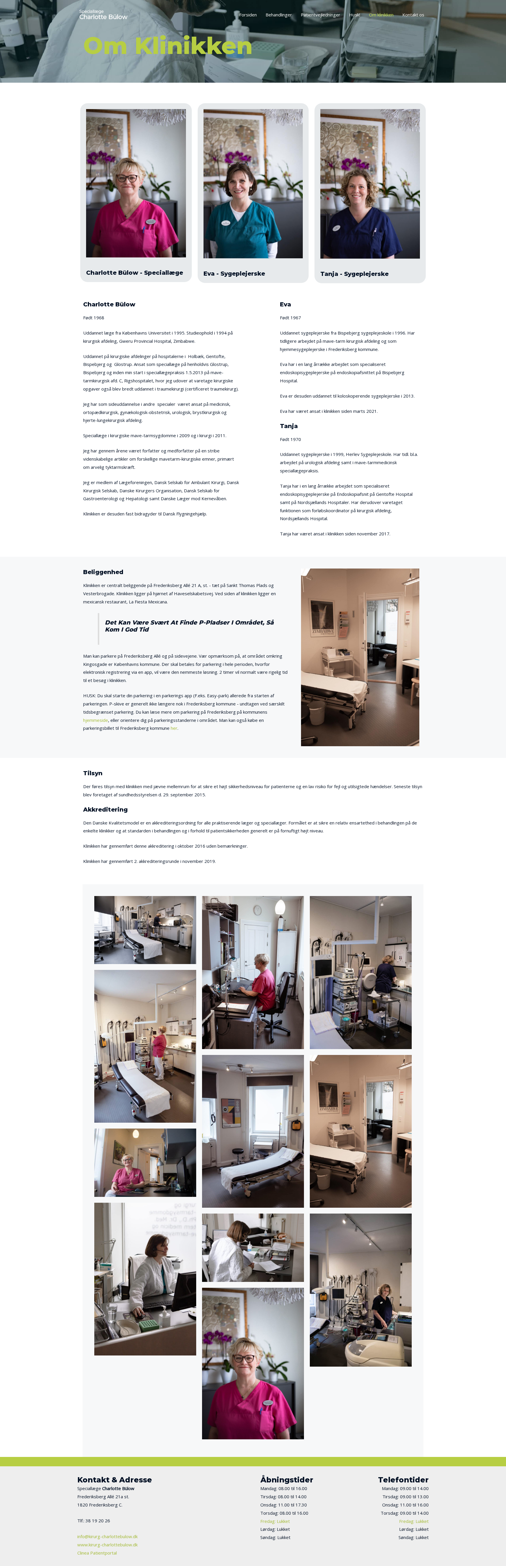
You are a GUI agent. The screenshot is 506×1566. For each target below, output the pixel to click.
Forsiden (248, 15)
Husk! (354, 15)
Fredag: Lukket (275, 1521)
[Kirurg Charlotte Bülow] (103, 14)
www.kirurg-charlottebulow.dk (107, 1545)
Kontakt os (413, 15)
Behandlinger (279, 15)
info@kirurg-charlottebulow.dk (107, 1536)
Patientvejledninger (320, 15)
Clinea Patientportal (97, 1553)
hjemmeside (95, 720)
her (174, 728)
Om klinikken (381, 15)
